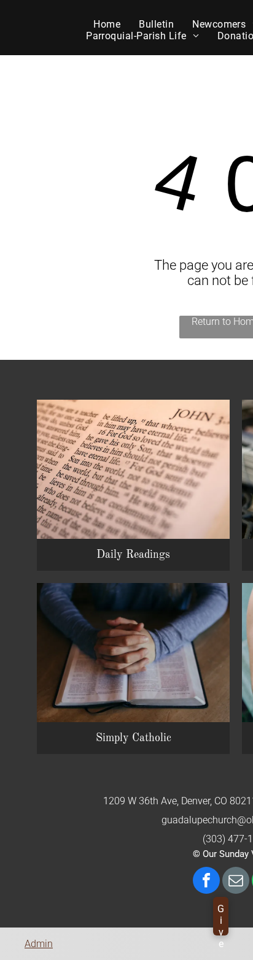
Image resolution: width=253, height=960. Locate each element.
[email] (235, 882)
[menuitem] (107, 24)
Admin (39, 944)
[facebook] (206, 882)
